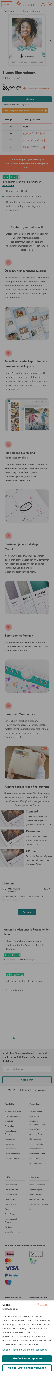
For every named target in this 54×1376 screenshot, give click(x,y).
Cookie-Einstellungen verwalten (27, 1367)
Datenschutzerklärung (34, 1349)
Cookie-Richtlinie (12, 1349)
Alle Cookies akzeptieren (27, 1358)
